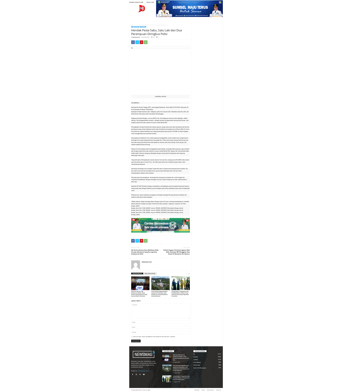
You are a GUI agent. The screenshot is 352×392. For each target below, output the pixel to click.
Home (132, 25)
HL (136, 25)
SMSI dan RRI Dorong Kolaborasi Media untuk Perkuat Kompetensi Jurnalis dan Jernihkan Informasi (139, 294)
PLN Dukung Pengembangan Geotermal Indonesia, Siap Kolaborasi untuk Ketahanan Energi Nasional (159, 294)
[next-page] (189, 274)
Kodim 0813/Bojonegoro (199, 368)
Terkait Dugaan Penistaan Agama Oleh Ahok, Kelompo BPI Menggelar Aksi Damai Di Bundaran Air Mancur (176, 252)
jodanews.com (136, 37)
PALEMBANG (143, 26)
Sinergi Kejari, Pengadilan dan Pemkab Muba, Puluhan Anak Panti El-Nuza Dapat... (181, 377)
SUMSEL (195, 359)
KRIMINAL (137, 26)
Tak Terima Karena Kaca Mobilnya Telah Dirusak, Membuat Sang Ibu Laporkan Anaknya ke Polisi (144, 252)
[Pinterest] (141, 42)
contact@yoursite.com (144, 371)
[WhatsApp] (145, 42)
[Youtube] (144, 374)
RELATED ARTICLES (137, 273)
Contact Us (218, 390)
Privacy (203, 390)
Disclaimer (197, 390)
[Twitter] (137, 42)
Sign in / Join (150, 2)
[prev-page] (187, 274)
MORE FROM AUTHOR (150, 273)
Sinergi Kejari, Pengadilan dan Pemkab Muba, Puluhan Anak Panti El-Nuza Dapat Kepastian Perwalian (180, 294)
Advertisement (210, 390)
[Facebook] (133, 42)
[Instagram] (137, 374)
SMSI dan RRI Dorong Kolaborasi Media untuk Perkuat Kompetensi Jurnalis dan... (181, 357)
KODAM (195, 357)
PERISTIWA (196, 365)
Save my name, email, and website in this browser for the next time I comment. (154, 336)
